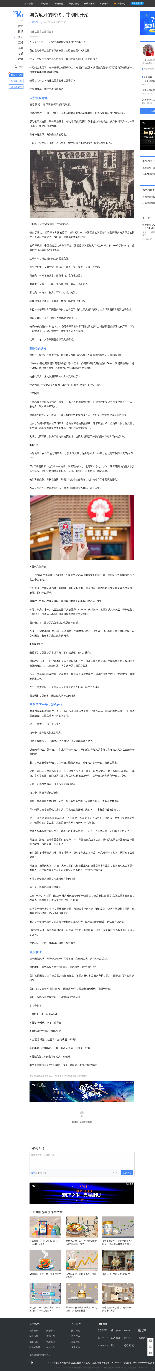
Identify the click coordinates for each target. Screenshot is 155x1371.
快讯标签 (75, 1347)
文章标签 (75, 1341)
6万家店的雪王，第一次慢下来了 (45, 1274)
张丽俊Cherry (36, 22)
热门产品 (75, 1336)
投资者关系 (35, 1347)
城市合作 (34, 1330)
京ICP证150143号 (118, 1367)
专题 (20, 53)
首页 (20, 26)
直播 (20, 42)
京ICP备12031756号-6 (100, 1367)
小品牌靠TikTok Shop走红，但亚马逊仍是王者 (45, 1242)
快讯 (20, 31)
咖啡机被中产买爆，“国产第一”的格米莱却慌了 (117, 1309)
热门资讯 (75, 1330)
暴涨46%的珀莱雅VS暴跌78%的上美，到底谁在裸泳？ (81, 1309)
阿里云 (57, 1362)
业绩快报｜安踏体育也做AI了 (116, 1274)
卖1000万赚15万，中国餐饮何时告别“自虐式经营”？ (81, 1242)
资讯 (20, 37)
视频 (20, 48)
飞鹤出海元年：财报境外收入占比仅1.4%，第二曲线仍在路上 (117, 1242)
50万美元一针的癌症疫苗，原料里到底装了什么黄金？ (45, 1309)
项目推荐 (34, 1336)
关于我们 (50, 1336)
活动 (20, 59)
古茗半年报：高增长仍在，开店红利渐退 (81, 1276)
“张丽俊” (55, 1065)
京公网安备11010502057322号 (140, 1367)
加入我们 (50, 1347)
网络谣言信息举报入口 (40, 1354)
